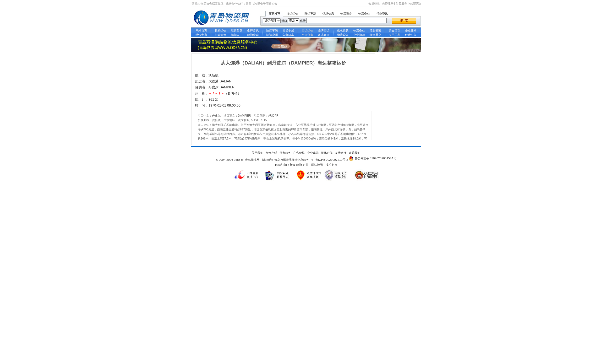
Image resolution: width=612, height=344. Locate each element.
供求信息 (328, 13)
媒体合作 (327, 153)
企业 (305, 165)
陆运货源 (272, 35)
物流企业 (364, 13)
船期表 (236, 35)
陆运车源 (310, 13)
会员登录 (374, 3)
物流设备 (346, 13)
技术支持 (331, 165)
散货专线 (288, 30)
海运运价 (292, 13)
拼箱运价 (220, 35)
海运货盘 (236, 30)
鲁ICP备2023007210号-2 (331, 159)
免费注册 (387, 3)
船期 (299, 165)
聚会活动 (394, 30)
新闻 (292, 165)
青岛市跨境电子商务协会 (261, 3)
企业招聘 (359, 35)
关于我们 (257, 153)
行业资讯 (382, 13)
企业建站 (410, 30)
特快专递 (201, 35)
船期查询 (253, 35)
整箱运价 (220, 30)
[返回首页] (222, 26)
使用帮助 (415, 3)
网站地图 (317, 165)
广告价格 (299, 153)
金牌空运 (323, 30)
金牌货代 (253, 30)
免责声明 (271, 153)
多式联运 (323, 35)
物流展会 (375, 35)
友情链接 (340, 153)
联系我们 (354, 153)
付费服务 (401, 3)
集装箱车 (288, 35)
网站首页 (201, 30)
